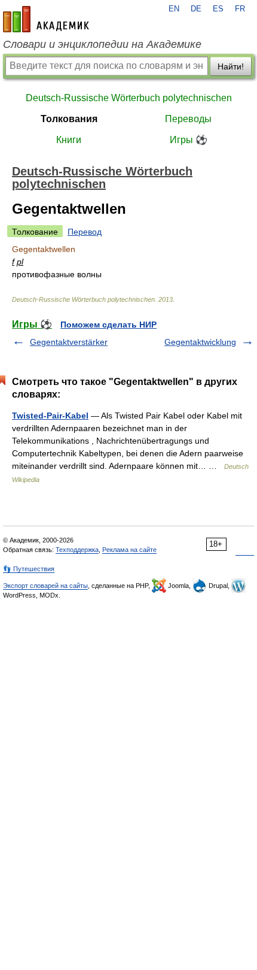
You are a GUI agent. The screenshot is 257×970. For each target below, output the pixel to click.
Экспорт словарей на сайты (45, 585)
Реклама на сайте (129, 549)
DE (196, 9)
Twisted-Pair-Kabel (50, 415)
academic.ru (46, 19)
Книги (68, 140)
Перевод (85, 232)
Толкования (69, 119)
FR (240, 9)
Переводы (188, 119)
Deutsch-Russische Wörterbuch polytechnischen (129, 98)
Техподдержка (77, 549)
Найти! (231, 66)
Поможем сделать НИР (108, 324)
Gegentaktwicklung (200, 342)
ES (218, 9)
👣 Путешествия (28, 568)
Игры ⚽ (188, 140)
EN (174, 9)
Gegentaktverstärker (69, 342)
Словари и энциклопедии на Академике (102, 44)
